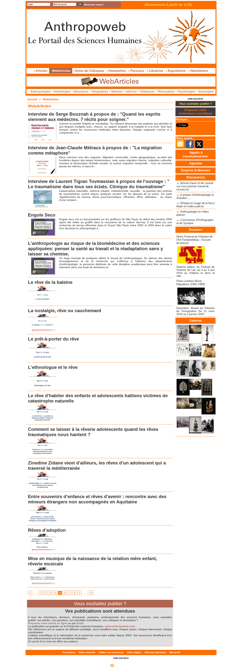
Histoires (116, 91)
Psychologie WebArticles (35, 110)
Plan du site (102, 665)
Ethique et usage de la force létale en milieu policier (195, 204)
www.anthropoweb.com (120, 626)
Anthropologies (40, 91)
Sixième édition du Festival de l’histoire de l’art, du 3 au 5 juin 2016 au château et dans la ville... (195, 271)
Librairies (156, 71)
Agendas (195, 163)
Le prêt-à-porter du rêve (53, 338)
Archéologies (62, 91)
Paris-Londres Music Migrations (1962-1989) (190, 282)
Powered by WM (137, 665)
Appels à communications (195, 154)
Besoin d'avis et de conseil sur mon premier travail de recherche (194, 186)
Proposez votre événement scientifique (195, 111)
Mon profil (174, 652)
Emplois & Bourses (195, 170)
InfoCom (131, 91)
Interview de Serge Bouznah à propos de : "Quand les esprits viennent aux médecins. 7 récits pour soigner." (94, 116)
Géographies (100, 91)
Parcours (137, 71)
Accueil (32, 99)
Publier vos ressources (111, 652)
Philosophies (166, 91)
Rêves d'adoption (47, 530)
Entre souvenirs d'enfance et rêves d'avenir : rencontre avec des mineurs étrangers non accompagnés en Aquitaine (97, 499)
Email (80, 623)
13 (90, 592)
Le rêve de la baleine (50, 282)
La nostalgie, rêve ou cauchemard (64, 310)
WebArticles (61, 71)
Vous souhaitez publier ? (195, 103)
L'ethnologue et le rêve (53, 367)
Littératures (147, 91)
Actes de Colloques (89, 71)
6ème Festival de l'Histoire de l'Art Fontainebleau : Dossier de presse (194, 240)
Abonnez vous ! (94, 4)
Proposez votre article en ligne (47, 623)
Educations (81, 91)
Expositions (177, 71)
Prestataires (69, 652)
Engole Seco (41, 214)
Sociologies (206, 91)
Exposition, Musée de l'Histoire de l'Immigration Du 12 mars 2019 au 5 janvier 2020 (195, 311)
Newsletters (198, 71)
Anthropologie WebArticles (35, 211)
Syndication (120, 665)
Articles (41, 71)
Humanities (117, 71)
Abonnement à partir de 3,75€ (168, 5)
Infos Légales (134, 652)
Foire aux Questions (156, 652)
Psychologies (186, 91)
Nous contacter (87, 652)
